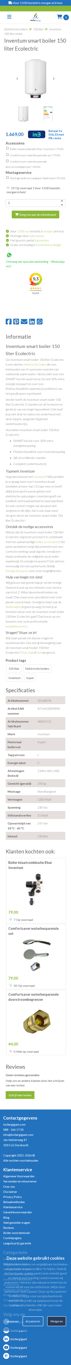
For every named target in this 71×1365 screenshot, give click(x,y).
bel (39, 652)
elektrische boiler (35, 364)
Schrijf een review (20, 1095)
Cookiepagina (12, 1238)
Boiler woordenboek (16, 1233)
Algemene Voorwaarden (18, 1176)
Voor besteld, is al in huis (37, 231)
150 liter (38, 29)
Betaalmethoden (14, 1202)
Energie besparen (17, 571)
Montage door (27, 236)
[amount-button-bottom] (61, 205)
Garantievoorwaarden (17, 1212)
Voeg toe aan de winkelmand (37, 214)
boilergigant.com (14, 1124)
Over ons (9, 1186)
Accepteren (33, 1321)
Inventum (40, 476)
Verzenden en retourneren (20, 1181)
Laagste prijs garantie (17, 1243)
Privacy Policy (12, 1197)
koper (30, 678)
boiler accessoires (47, 542)
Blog (6, 1217)
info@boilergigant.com (18, 1134)
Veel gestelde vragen (16, 1222)
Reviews (8, 1227)
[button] (53, 78)
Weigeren (56, 1321)
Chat (24, 652)
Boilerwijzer (13, 607)
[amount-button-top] (61, 201)
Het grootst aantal (29, 240)
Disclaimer (10, 1191)
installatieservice (16, 626)
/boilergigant (18, 1339)
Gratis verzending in (35, 245)
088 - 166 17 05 (13, 1129)
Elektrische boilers (16, 29)
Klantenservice (13, 1207)
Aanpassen (12, 1321)
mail (30, 652)
